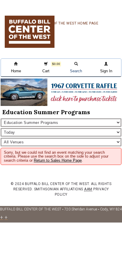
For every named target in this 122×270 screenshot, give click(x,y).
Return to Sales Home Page (58, 160)
